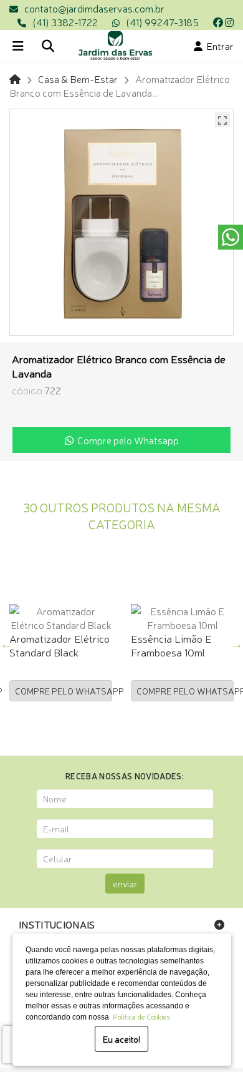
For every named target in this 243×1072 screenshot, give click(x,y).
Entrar (218, 45)
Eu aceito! (121, 1039)
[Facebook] (218, 22)
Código (27, 391)
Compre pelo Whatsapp (126, 440)
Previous (6, 644)
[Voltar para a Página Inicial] (15, 78)
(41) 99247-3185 (162, 22)
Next (237, 644)
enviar (125, 883)
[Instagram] (229, 22)
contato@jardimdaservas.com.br (94, 8)
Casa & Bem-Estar (78, 78)
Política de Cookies (139, 1016)
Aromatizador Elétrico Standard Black (59, 645)
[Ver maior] (222, 119)
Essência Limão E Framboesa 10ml (171, 645)
